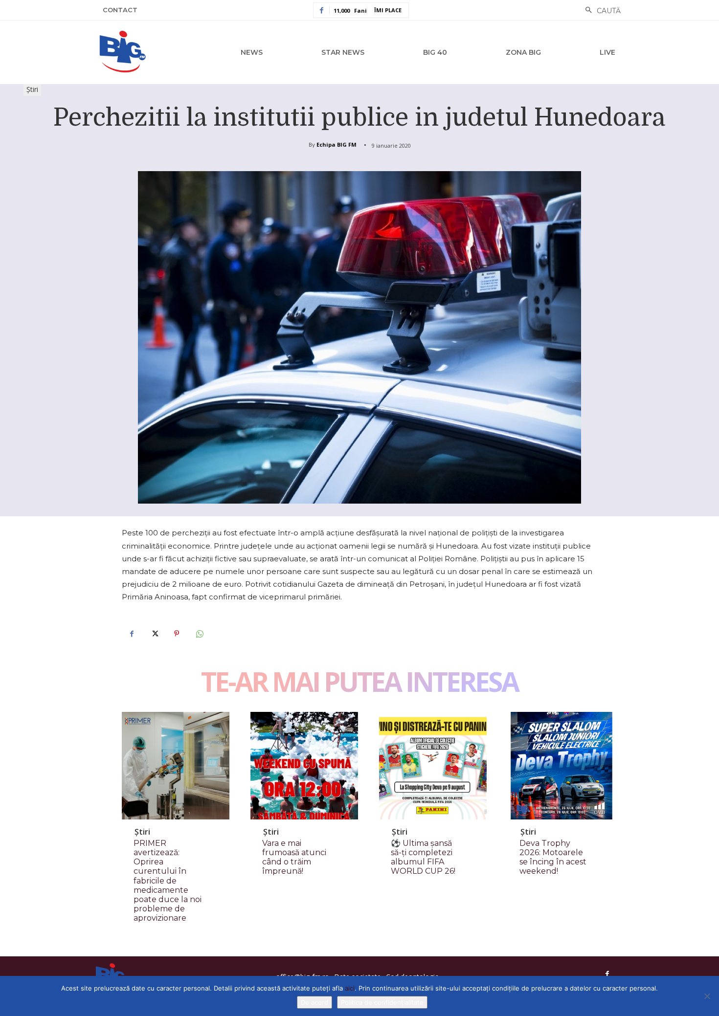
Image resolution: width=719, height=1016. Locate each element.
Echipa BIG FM (336, 144)
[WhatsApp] (199, 633)
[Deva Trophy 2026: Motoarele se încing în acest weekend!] (561, 765)
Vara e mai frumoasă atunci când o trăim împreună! (294, 857)
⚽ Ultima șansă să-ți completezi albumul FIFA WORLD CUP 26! (423, 857)
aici (350, 988)
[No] (707, 996)
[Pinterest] (176, 633)
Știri (32, 89)
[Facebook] (131, 633)
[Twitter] (154, 633)
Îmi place (388, 10)
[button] (600, 10)
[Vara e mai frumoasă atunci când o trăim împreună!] (304, 765)
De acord (314, 1002)
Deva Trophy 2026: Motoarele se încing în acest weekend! (552, 857)
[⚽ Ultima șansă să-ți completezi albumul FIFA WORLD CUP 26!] (433, 765)
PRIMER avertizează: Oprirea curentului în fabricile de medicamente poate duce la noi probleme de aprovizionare (168, 881)
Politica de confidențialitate (382, 1002)
